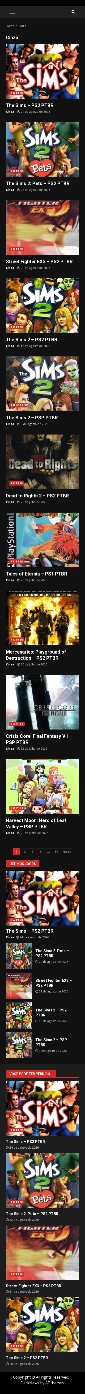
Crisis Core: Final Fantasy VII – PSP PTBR (42, 702)
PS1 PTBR (17, 561)
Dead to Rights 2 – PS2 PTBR (42, 462)
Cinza (10, 112)
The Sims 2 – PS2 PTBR (42, 305)
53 (57, 851)
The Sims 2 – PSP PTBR (42, 383)
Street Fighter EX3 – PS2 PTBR (42, 227)
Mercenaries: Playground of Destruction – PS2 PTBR (42, 618)
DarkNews (30, 1382)
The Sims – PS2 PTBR (42, 71)
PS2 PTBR (17, 93)
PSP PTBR (17, 405)
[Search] (73, 11)
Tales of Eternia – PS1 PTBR (42, 540)
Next (67, 851)
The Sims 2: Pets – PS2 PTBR (42, 149)
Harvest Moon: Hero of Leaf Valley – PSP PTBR (42, 786)
